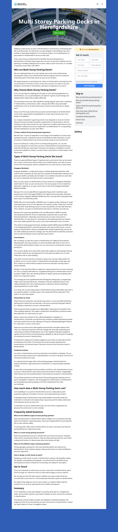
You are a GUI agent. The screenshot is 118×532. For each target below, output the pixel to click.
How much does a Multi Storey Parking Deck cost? (86, 112)
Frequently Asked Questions (86, 116)
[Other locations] (97, 4)
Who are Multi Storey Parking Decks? (89, 97)
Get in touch (59, 33)
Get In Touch (80, 120)
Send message (89, 86)
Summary (79, 123)
